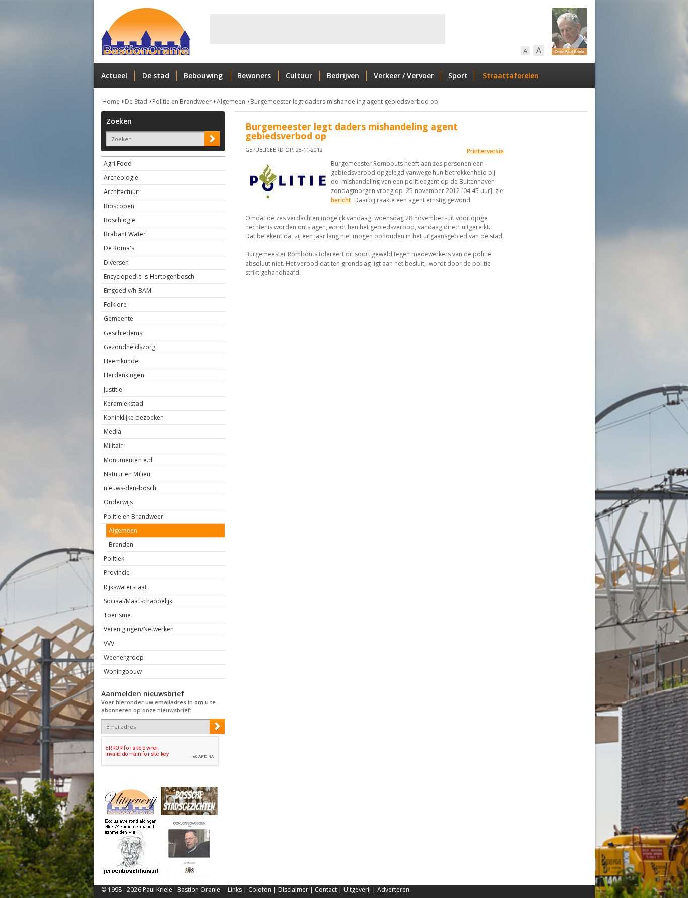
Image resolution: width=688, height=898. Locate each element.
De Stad (136, 101)
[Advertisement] (327, 29)
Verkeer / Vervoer (404, 75)
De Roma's (119, 248)
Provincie (117, 572)
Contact (326, 889)
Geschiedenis (123, 333)
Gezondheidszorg (129, 347)
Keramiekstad (123, 403)
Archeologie (121, 177)
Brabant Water (125, 234)
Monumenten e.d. (129, 460)
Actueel (114, 75)
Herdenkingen (124, 375)
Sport (458, 75)
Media (112, 431)
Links (235, 889)
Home (111, 101)
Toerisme (117, 615)
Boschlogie (119, 220)
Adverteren (393, 889)
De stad (155, 75)
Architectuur (121, 191)
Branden (121, 544)
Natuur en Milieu (127, 474)
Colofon (259, 889)
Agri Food (118, 163)
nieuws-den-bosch (130, 488)
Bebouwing (203, 75)
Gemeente (118, 318)
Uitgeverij (357, 889)
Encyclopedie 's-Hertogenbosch (149, 276)
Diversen (116, 262)
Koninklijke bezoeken (134, 417)
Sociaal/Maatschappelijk (138, 601)
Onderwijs (118, 502)
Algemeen (231, 101)
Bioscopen (119, 206)
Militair (113, 445)
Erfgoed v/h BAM (127, 290)
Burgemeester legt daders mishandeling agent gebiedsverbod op (344, 101)
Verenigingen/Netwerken (139, 629)
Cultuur (299, 75)
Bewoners (254, 75)
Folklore (115, 304)
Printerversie (485, 151)
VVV (109, 643)
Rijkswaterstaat (125, 587)
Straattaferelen (511, 75)
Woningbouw (123, 671)
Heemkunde (121, 361)
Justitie (113, 389)
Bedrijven (343, 75)
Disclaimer (293, 889)
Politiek (114, 558)
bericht (341, 200)
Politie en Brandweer (182, 101)
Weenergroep (124, 657)
